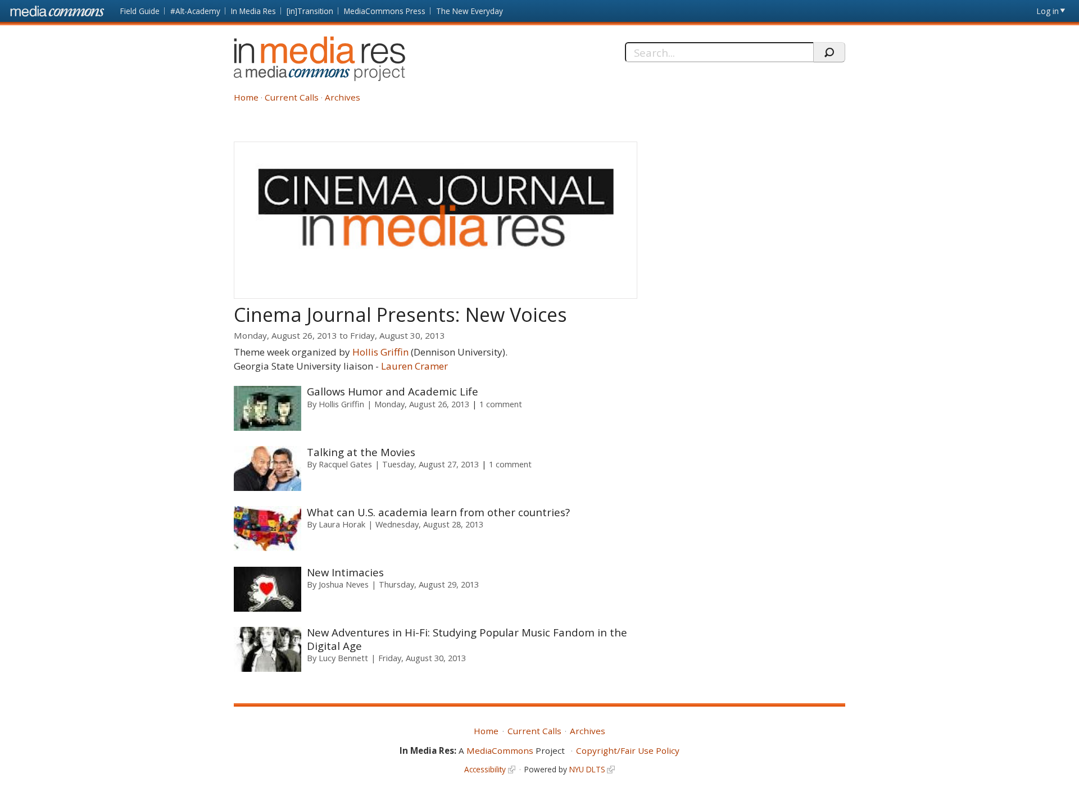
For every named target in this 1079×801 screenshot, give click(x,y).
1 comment (500, 403)
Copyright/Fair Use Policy (627, 750)
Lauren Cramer (414, 365)
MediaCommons (499, 750)
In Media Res (253, 11)
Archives (342, 97)
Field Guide (140, 11)
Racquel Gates (345, 464)
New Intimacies (345, 572)
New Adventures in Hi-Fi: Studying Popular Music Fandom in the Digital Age (467, 638)
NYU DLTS (587, 769)
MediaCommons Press (384, 11)
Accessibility (485, 769)
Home (246, 97)
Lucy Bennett (343, 657)
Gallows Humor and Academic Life (392, 391)
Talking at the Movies (361, 452)
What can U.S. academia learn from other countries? (438, 512)
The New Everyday (469, 11)
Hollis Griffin (380, 351)
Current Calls (292, 97)
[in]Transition (310, 11)
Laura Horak (342, 524)
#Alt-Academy (195, 11)
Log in (1048, 11)
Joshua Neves (344, 584)
